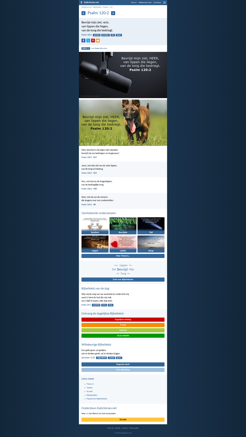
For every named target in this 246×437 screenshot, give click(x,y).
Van (130, 265)
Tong (123, 273)
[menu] (164, 3)
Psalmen (106, 7)
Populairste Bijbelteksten (97, 399)
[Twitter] (88, 41)
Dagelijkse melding (123, 320)
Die (117, 274)
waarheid (96, 305)
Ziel (114, 269)
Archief (90, 392)
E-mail (123, 325)
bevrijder (105, 35)
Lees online (99, 48)
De (128, 274)
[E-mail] (98, 41)
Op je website (123, 336)
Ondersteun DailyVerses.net (99, 408)
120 (111, 7)
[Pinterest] (93, 41)
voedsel (111, 358)
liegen (119, 35)
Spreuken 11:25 (88, 358)
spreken (97, 35)
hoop (110, 305)
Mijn (131, 269)
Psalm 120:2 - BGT (89, 157)
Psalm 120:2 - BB (88, 205)
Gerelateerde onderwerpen (98, 213)
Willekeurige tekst (145, 3)
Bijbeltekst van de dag (95, 288)
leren (104, 305)
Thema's (134, 3)
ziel (113, 35)
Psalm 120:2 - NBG (89, 189)
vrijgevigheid (101, 358)
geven (119, 358)
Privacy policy (134, 428)
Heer (116, 265)
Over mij (110, 428)
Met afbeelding (123, 370)
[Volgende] (113, 13)
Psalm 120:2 (86, 35)
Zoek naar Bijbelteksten (123, 280)
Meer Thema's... (123, 256)
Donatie (123, 420)
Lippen (123, 265)
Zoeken (90, 388)
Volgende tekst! (123, 364)
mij (87, 414)
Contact (125, 428)
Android (123, 330)
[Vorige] (83, 13)
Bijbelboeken (97, 7)
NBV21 (85, 48)
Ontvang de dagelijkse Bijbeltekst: (102, 313)
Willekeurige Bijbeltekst (96, 344)
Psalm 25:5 (86, 305)
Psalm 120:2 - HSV (89, 173)
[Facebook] (83, 41)
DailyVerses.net (86, 7)
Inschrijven (157, 3)
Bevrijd (122, 269)
